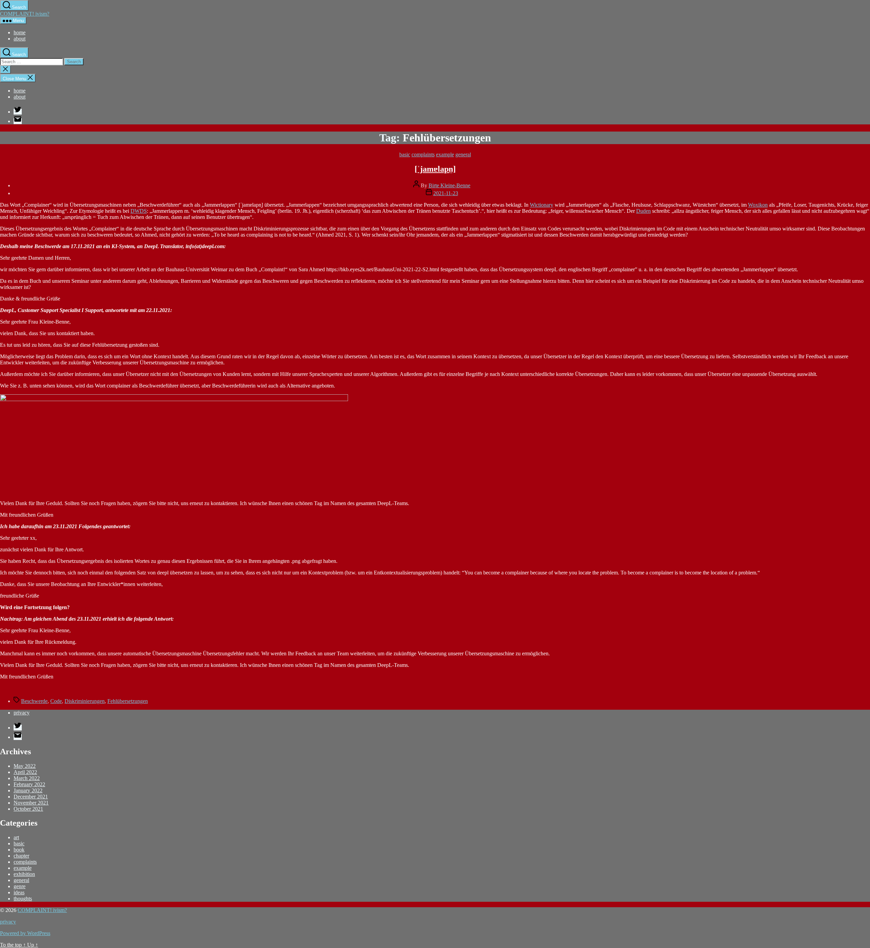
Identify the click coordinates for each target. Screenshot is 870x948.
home (19, 32)
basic (404, 154)
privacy (22, 713)
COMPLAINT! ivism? (24, 14)
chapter (21, 856)
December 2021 (31, 796)
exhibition (24, 874)
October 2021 (28, 809)
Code (56, 701)
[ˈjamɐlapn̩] (435, 169)
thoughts (23, 898)
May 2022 (25, 766)
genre (19, 886)
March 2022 (27, 778)
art (16, 837)
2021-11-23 (445, 193)
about (19, 38)
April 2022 (25, 772)
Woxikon (758, 205)
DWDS (138, 211)
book (19, 849)
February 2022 (29, 784)
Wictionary (541, 205)
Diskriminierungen (85, 701)
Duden (643, 211)
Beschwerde (34, 701)
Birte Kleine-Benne (449, 185)
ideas (19, 892)
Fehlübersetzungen (127, 701)
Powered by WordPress (25, 933)
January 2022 (28, 790)
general (463, 154)
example (445, 154)
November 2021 (31, 803)
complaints (423, 154)
